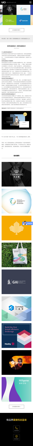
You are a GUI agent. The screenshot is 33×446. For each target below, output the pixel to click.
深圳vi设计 (4, 108)
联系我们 (16, 439)
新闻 (11, 38)
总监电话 (16, 430)
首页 (8, 38)
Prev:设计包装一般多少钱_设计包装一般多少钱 (12, 136)
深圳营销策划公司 (16, 38)
